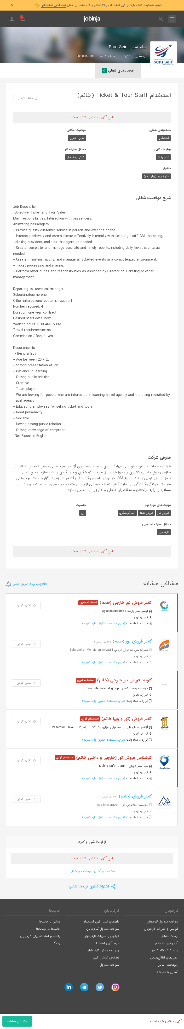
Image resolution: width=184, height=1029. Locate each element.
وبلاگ (56, 943)
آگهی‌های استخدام (166, 943)
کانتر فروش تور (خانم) (131, 641)
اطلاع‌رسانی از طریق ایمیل (29, 584)
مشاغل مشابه (17, 1021)
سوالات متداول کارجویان (162, 921)
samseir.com (85, 56)
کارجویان (171, 911)
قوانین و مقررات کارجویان (161, 929)
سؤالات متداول (109, 965)
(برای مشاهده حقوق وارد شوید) (103, 623)
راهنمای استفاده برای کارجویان (40, 936)
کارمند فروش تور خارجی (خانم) (124, 680)
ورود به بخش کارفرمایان (103, 950)
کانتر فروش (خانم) (134, 796)
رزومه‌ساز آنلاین (168, 965)
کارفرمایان (111, 911)
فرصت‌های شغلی (118, 70)
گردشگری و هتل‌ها (135, 56)
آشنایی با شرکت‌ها (167, 972)
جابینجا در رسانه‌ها (48, 929)
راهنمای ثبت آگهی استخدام (101, 921)
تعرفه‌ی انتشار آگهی (106, 957)
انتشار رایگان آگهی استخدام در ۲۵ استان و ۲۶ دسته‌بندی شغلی (101, 5)
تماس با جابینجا (49, 921)
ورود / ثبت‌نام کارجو (164, 950)
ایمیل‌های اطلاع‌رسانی (164, 957)
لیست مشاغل (169, 936)
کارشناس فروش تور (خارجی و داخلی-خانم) (113, 758)
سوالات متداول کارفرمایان (102, 929)
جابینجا (54, 911)
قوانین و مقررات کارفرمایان (101, 936)
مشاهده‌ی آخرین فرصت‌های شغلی (92, 871)
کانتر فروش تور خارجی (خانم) (125, 603)
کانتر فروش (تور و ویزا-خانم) (126, 719)
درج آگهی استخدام (106, 943)
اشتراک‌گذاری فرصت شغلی (89, 886)
